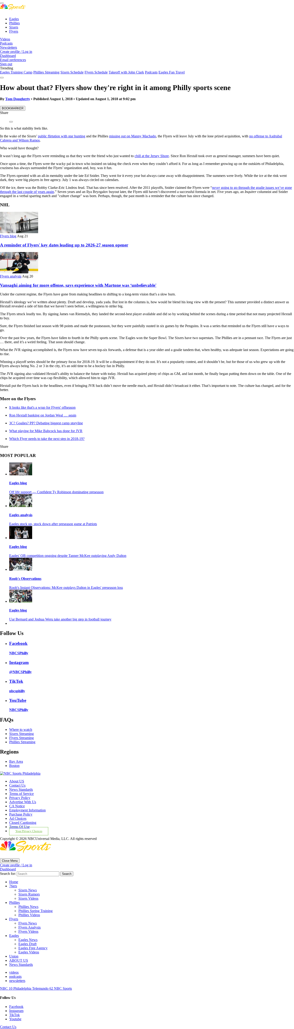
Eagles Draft (27, 944)
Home (13, 882)
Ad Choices (17, 818)
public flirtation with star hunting (61, 136)
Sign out (6, 64)
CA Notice (17, 806)
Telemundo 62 (43, 988)
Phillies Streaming (46, 72)
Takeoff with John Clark (126, 72)
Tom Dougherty (17, 99)
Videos (5, 39)
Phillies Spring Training (35, 911)
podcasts (15, 976)
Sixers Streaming (21, 734)
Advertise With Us (22, 802)
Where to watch (20, 729)
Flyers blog (8, 236)
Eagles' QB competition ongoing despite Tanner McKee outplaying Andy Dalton (67, 556)
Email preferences (13, 60)
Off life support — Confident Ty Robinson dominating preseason (56, 492)
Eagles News (27, 940)
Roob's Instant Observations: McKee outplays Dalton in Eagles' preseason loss (66, 588)
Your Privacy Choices (28, 831)
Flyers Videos (28, 931)
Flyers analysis (10, 276)
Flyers (13, 31)
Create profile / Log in (16, 52)
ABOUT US (18, 960)
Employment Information (27, 810)
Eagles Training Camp (16, 72)
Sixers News (27, 890)
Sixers (13, 27)
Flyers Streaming (21, 738)
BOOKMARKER (12, 108)
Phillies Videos (29, 915)
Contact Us (17, 785)
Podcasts (6, 43)
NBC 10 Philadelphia (16, 988)
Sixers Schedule (72, 72)
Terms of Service (21, 794)
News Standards (21, 789)
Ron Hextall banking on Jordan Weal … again (42, 415)
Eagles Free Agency (33, 948)
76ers (13, 886)
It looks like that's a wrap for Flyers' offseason (42, 407)
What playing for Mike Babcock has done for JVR (45, 431)
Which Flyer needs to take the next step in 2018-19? (47, 439)
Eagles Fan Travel (171, 72)
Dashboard (8, 56)
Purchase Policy (20, 814)
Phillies (14, 23)
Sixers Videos (28, 898)
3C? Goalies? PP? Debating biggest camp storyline (46, 423)
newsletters (17, 981)
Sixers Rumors (29, 894)
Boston (14, 766)
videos (14, 972)
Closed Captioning (22, 823)
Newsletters (8, 47)
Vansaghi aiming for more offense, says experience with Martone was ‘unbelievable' (78, 285)
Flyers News (27, 923)
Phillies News (28, 907)
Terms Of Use (19, 827)
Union (13, 956)
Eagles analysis (20, 515)
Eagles (14, 19)
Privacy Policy (19, 798)
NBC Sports (63, 988)
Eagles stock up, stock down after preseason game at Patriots (53, 524)
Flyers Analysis (29, 927)
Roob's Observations (25, 579)
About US (16, 781)
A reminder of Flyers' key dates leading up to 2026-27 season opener (64, 245)
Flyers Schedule (96, 72)
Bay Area (16, 761)
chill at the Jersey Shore (152, 156)
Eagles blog (18, 483)
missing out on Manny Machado (132, 136)
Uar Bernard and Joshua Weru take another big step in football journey (60, 619)
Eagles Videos (28, 952)
